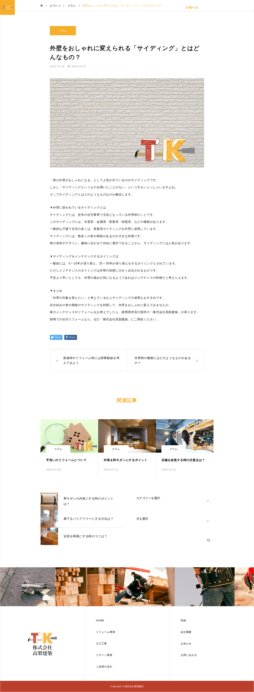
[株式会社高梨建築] (42, 643)
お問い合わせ (227, 7)
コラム (63, 30)
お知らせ (192, 7)
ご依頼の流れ (172, 7)
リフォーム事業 (99, 7)
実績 (156, 7)
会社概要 (208, 7)
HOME (79, 7)
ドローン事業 (139, 7)
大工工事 (120, 7)
